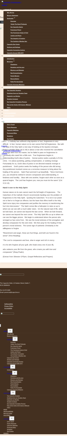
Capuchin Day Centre (13, 44)
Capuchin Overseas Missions (15, 84)
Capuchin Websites (13, 130)
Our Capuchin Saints (16, 27)
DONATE (7, 141)
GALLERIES (8, 119)
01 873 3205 (6, 290)
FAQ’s (8, 107)
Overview (13, 21)
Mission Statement (12, 15)
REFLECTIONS (9, 116)
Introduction (10, 58)
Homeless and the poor (17, 67)
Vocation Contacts (12, 99)
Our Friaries (10, 139)
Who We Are (10, 12)
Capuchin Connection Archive (16, 50)
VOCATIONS (7, 393)
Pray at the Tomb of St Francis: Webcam (19, 104)
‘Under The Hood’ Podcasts (18, 24)
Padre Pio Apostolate (16, 81)
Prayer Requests (12, 127)
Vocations (10, 136)
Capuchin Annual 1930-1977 (15, 53)
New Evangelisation (16, 73)
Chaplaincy (13, 64)
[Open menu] (2, 157)
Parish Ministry (14, 76)
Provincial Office (12, 133)
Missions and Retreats (17, 70)
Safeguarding (8, 304)
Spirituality (10, 339)
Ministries (9, 373)
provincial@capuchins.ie (12, 292)
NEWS (6, 110)
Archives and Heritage (13, 47)
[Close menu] (0, 325)
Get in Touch (11, 124)
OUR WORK (6, 367)
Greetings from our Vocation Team (17, 93)
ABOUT (5, 331)
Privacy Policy (8, 306)
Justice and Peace (15, 35)
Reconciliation (14, 79)
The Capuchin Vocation (14, 90)
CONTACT (6, 419)
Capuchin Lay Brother (13, 96)
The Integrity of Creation (17, 38)
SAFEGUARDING (10, 113)
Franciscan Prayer (15, 30)
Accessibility (8, 308)
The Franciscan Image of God (19, 32)
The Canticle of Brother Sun (18, 41)
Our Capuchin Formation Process (17, 102)
